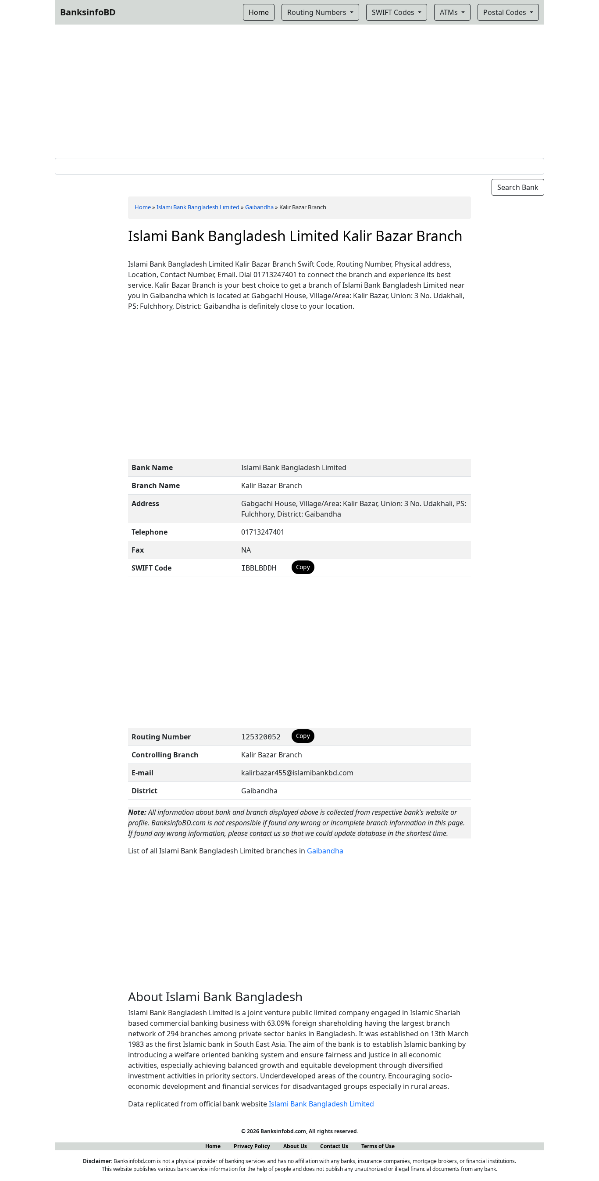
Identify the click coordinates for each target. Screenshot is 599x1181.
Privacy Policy (252, 1146)
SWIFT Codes (394, 12)
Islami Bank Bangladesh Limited (198, 207)
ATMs (450, 12)
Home (143, 207)
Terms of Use (378, 1146)
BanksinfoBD (88, 12)
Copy (303, 567)
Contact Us (334, 1146)
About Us (295, 1146)
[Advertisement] (299, 89)
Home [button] (259, 12)
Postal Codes (505, 12)
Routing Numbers (317, 12)
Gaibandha (259, 207)
